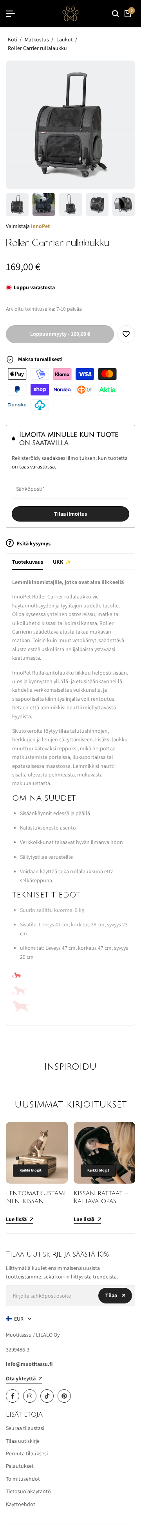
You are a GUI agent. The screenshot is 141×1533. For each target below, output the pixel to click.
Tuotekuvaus (27, 561)
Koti (12, 39)
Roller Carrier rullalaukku (37, 48)
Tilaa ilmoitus (70, 513)
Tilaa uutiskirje (23, 1440)
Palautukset (20, 1465)
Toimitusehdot (23, 1478)
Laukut (64, 39)
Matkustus (37, 39)
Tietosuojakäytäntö (28, 1491)
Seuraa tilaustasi (25, 1428)
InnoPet (40, 226)
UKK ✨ (62, 561)
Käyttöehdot (20, 1504)
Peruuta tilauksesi (27, 1453)
